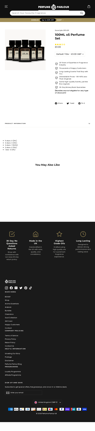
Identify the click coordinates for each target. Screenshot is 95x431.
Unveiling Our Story (12, 353)
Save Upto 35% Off (62, 30)
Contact (8, 328)
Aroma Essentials (12, 304)
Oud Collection (11, 318)
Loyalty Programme (13, 372)
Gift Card (8, 321)
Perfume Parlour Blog (13, 364)
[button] (60, 44)
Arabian (8, 307)
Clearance (9, 314)
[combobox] (47, 13)
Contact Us (9, 346)
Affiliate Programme (13, 375)
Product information (15, 123)
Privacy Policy (10, 339)
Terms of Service (11, 336)
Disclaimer (9, 361)
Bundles (8, 311)
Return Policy (10, 342)
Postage (8, 357)
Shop (7, 300)
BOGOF (8, 297)
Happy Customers (12, 325)
